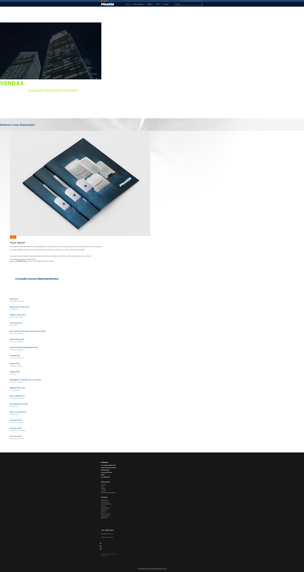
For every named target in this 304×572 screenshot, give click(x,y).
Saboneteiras (105, 516)
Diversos (103, 506)
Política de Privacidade (108, 492)
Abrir (13, 237)
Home (127, 4)
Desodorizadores (106, 504)
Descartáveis (105, 502)
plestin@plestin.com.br (197, 1)
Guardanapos (105, 508)
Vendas (157, 4)
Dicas (102, 487)
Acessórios (104, 500)
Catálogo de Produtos (107, 537)
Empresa (103, 485)
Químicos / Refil (106, 514)
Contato (166, 4)
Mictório (103, 512)
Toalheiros (104, 518)
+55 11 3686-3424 (185, 1)
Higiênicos (104, 510)
